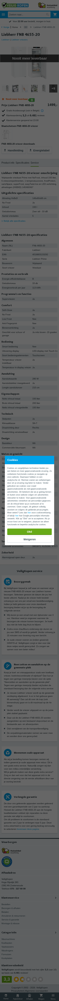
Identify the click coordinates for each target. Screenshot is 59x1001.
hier (29, 512)
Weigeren (29, 539)
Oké (29, 531)
